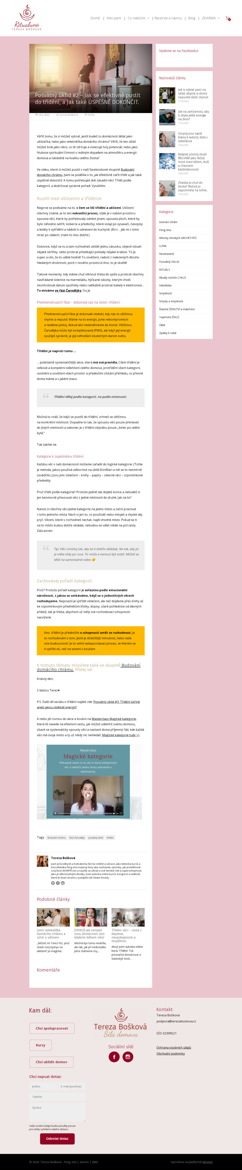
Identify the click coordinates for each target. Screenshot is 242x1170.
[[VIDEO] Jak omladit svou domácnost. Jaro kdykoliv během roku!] (90, 917)
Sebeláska (165, 285)
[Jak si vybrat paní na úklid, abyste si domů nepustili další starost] (167, 95)
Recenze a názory (168, 18)
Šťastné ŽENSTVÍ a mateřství (177, 309)
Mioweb (207, 1162)
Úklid (162, 325)
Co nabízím (136, 18)
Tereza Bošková (68, 114)
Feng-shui (165, 230)
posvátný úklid (95, 837)
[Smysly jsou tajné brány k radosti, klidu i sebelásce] (167, 139)
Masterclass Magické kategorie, (114, 719)
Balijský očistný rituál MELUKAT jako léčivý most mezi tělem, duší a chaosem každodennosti (193, 162)
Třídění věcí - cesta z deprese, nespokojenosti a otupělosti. (127, 935)
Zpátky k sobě (167, 333)
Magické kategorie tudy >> (121, 735)
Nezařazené (166, 254)
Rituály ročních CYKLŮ (172, 277)
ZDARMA (209, 18)
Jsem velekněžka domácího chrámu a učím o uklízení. (51, 933)
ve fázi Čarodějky (68, 290)
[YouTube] (63, 883)
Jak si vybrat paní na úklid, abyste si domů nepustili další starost (193, 93)
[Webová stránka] (53, 883)
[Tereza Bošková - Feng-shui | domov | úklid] (26, 18)
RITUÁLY (164, 269)
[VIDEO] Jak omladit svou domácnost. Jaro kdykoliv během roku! (89, 933)
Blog (191, 18)
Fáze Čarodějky (77, 837)
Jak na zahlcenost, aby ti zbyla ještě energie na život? (193, 115)
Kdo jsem (114, 18)
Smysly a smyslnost (171, 301)
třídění (110, 837)
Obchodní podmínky (171, 1053)
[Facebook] (58, 883)
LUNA (162, 246)
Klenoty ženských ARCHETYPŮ (177, 238)
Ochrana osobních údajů (174, 1047)
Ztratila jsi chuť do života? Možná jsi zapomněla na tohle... (193, 186)
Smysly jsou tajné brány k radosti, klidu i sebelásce (193, 137)
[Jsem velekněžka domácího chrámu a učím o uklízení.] (53, 917)
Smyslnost (165, 293)
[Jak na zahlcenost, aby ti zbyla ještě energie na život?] (167, 117)
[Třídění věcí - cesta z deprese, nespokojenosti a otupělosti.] (128, 917)
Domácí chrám (168, 222)
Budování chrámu (57, 837)
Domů (95, 18)
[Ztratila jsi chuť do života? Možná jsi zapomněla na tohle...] (167, 188)
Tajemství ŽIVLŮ (169, 317)
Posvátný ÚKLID (169, 261)
